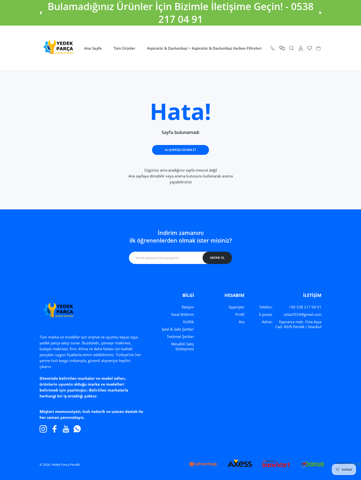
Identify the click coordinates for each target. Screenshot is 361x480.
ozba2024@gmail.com (302, 314)
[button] (41, 13)
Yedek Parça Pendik (65, 464)
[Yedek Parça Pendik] (57, 48)
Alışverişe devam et (180, 150)
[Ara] (291, 48)
